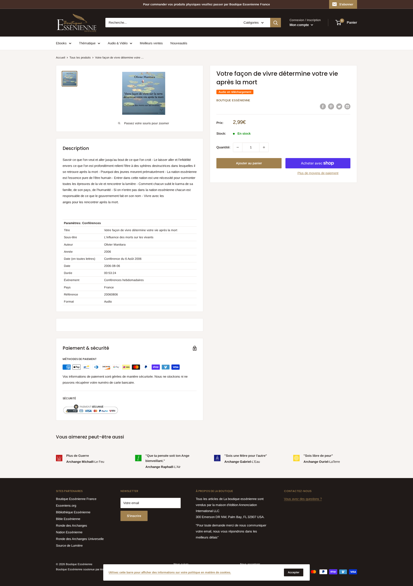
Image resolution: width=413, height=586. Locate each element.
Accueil (60, 57)
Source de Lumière (69, 545)
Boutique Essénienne (233, 100)
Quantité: (223, 147)
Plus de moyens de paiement (317, 173)
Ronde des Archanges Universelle (80, 539)
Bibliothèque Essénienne (73, 512)
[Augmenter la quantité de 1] (263, 147)
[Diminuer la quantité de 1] (237, 147)
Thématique (87, 43)
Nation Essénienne (69, 532)
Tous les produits (80, 57)
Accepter (293, 572)
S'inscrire (134, 516)
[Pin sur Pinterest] (331, 106)
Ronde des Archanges (71, 525)
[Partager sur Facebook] (323, 106)
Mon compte (300, 25)
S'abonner (346, 4)
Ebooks (61, 43)
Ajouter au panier (249, 163)
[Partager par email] (347, 106)
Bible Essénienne (68, 519)
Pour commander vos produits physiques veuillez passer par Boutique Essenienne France (206, 4)
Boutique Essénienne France (76, 499)
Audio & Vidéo (118, 43)
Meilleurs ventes (151, 43)
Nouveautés (178, 43)
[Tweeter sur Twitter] (339, 106)
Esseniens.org (66, 505)
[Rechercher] (275, 22)
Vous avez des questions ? (303, 499)
